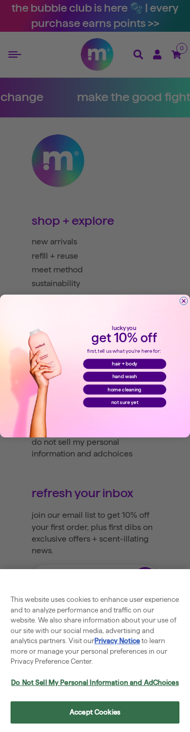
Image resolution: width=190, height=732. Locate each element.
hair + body (124, 364)
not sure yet (124, 402)
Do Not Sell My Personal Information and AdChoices (94, 682)
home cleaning (124, 389)
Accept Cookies (95, 712)
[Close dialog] (184, 301)
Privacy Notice (117, 640)
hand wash (124, 376)
